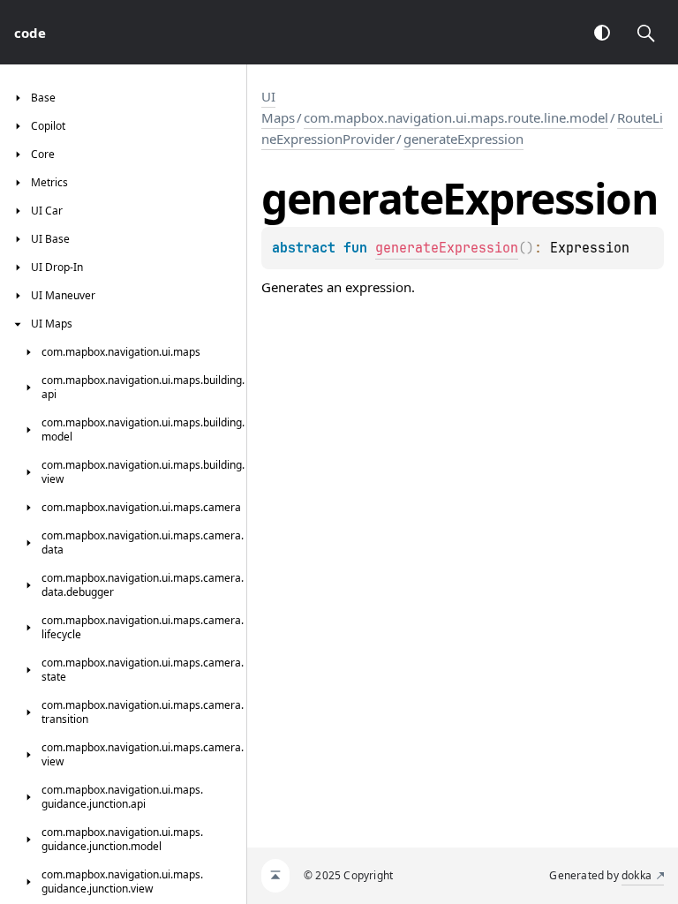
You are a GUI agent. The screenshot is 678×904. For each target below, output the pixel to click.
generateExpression (463, 138)
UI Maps (278, 106)
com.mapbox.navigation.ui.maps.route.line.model (456, 117)
